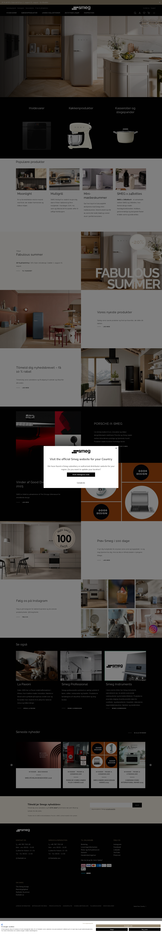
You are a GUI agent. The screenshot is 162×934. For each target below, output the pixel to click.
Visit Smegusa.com (81, 474)
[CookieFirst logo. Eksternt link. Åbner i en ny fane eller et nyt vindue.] (2, 925)
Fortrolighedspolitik (88, 923)
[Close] (116, 448)
